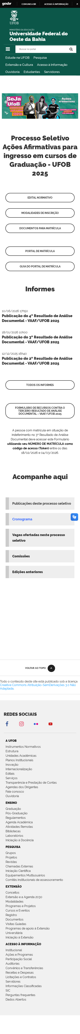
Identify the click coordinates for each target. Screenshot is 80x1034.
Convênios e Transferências (24, 968)
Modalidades (14, 901)
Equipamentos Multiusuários (25, 875)
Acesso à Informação (52, 65)
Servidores (52, 72)
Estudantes (32, 72)
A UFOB (11, 740)
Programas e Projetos (21, 906)
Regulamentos (16, 818)
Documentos (14, 919)
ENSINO (11, 803)
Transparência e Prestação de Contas (31, 782)
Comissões (21, 556)
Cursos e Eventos (18, 910)
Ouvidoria (12, 72)
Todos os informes (40, 384)
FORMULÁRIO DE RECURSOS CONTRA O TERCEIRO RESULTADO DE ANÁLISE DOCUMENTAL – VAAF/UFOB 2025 (40, 410)
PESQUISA (13, 847)
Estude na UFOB (17, 57)
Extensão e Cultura (19, 65)
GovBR (6, 4)
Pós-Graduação (17, 813)
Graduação (13, 809)
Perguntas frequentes (20, 995)
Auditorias (13, 963)
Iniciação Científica (18, 871)
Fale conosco (15, 791)
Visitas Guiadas (16, 924)
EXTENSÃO (14, 886)
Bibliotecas (13, 831)
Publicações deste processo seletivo (41, 503)
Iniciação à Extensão (19, 937)
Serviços (11, 778)
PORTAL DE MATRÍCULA (40, 251)
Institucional (14, 950)
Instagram (21, 724)
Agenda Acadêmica (19, 822)
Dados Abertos (16, 999)
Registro (11, 915)
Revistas (11, 862)
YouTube (50, 724)
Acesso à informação (56, 4)
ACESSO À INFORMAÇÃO (23, 944)
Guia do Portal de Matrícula (40, 266)
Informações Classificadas (24, 986)
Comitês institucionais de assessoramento (34, 880)
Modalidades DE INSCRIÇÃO (40, 212)
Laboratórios (14, 835)
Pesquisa (40, 57)
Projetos (11, 857)
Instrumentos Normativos (23, 746)
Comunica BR (29, 4)
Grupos (11, 853)
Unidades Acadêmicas (21, 755)
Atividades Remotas (19, 827)
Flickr (36, 724)
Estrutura (12, 751)
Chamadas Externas (19, 866)
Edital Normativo (40, 197)
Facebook (7, 724)
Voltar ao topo (35, 668)
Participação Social (19, 959)
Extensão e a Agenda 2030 (24, 897)
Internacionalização (19, 769)
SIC (8, 990)
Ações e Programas (19, 954)
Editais (10, 773)
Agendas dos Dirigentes (22, 787)
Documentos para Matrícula (40, 228)
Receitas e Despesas (20, 972)
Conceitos (12, 892)
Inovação (12, 764)
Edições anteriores (27, 572)
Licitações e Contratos (21, 977)
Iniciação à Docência (20, 840)
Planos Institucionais (19, 760)
